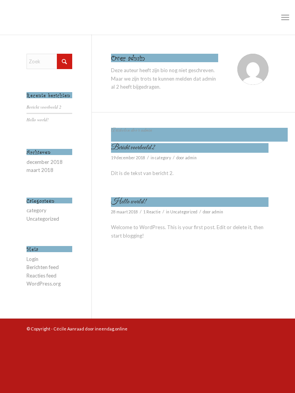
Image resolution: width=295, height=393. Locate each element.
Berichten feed (43, 267)
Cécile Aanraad (68, 328)
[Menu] (285, 17)
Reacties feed (41, 275)
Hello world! (128, 201)
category (163, 157)
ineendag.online (111, 328)
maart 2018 (40, 170)
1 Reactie (152, 212)
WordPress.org (44, 284)
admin (191, 157)
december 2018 (45, 162)
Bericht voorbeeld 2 (133, 147)
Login (32, 259)
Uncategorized (183, 212)
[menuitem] (285, 17)
